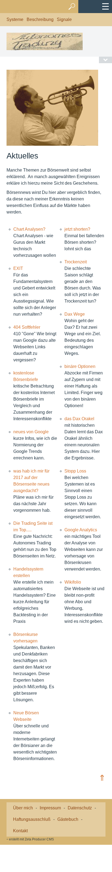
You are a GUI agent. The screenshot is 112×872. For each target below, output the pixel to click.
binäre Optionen (79, 366)
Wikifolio (72, 582)
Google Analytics (80, 530)
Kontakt (20, 830)
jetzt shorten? (77, 229)
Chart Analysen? (29, 229)
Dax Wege (74, 314)
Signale (64, 19)
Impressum (50, 808)
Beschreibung (40, 19)
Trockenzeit (75, 262)
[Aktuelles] (52, 108)
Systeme (15, 19)
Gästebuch (67, 819)
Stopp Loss (75, 471)
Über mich (23, 808)
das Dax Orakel (79, 418)
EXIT (18, 268)
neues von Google (31, 431)
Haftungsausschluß (32, 819)
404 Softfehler (26, 327)
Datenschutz (80, 808)
